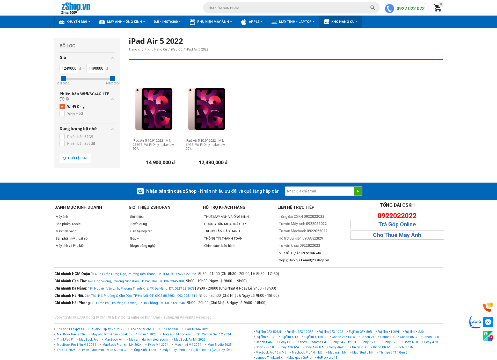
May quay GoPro (299, 357)
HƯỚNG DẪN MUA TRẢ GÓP (225, 224)
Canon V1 (368, 337)
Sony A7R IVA (289, 347)
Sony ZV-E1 (370, 342)
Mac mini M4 (337, 352)
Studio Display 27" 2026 (107, 329)
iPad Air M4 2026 (197, 329)
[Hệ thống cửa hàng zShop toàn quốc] (488, 336)
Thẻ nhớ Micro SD (143, 329)
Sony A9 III (411, 342)
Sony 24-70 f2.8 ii (344, 342)
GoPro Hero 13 (327, 357)
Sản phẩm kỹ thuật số (71, 238)
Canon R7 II (430, 337)
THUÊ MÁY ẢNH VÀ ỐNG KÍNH (226, 217)
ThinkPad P (65, 339)
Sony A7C (431, 342)
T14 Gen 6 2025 (145, 334)
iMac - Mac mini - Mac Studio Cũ (105, 350)
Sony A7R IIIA (314, 347)
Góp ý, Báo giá (304, 260)
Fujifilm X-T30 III (315, 337)
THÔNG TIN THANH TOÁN (223, 238)
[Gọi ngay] (488, 307)
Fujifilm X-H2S (265, 337)
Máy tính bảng (66, 231)
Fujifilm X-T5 (289, 337)
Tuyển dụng (138, 224)
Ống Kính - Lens (145, 350)
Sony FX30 (286, 342)
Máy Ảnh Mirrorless (177, 334)
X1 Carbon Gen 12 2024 (214, 334)
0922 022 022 (411, 8)
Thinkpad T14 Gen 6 (393, 352)
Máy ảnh (62, 217)
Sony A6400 (337, 347)
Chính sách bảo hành (219, 246)
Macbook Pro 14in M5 (307, 352)
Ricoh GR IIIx (404, 347)
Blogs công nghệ (143, 246)
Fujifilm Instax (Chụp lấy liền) (211, 350)
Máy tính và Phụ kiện (70, 246)
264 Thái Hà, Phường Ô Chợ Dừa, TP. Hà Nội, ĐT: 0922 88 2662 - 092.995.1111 (141, 296)
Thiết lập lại (77, 158)
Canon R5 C (408, 337)
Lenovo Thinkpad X (269, 357)
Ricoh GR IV (381, 347)
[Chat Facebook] (488, 322)
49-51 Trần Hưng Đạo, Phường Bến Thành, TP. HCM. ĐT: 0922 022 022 (145, 274)
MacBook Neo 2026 (71, 334)
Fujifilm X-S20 (414, 332)
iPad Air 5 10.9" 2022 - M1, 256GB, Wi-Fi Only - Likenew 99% (153, 144)
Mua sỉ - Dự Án (300, 253)
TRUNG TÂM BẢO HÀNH (222, 231)
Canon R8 (387, 337)
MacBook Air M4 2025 (190, 339)
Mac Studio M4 (363, 352)
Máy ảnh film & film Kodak (109, 334)
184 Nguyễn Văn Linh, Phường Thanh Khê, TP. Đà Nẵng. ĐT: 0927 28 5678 (141, 288)
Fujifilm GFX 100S (331, 332)
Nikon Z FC (359, 347)
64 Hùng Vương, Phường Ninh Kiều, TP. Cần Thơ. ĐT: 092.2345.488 (136, 281)
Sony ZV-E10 (265, 347)
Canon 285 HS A (343, 337)
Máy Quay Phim (174, 350)
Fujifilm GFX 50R (360, 332)
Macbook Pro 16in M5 (271, 352)
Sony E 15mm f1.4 (313, 342)
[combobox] (291, 7)
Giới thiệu (137, 217)
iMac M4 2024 (158, 345)
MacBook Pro (88, 339)
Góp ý (134, 238)
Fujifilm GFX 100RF (300, 332)
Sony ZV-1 (391, 342)
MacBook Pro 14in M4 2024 (76, 345)
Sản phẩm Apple (68, 224)
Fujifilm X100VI (388, 332)
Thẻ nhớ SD (170, 329)
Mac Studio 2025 (220, 345)
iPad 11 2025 (66, 350)
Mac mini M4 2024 (188, 345)
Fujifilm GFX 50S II (268, 332)
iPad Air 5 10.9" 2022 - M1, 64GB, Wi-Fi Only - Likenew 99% (205, 144)
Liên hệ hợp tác (141, 231)
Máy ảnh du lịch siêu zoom (148, 339)
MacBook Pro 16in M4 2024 (122, 345)
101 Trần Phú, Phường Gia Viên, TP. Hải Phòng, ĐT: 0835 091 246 (138, 303)
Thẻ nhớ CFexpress (70, 329)
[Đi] (358, 191)
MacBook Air (114, 339)
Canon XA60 (265, 342)
